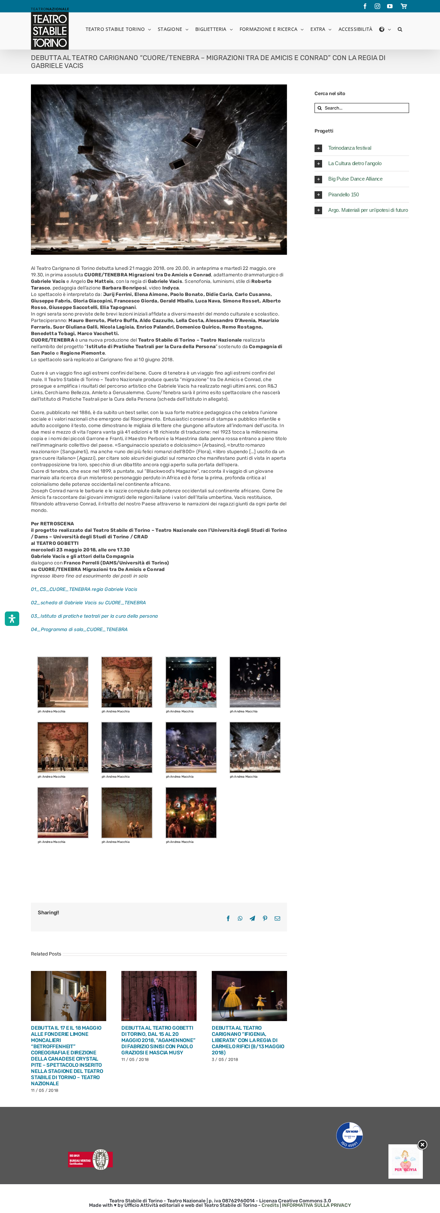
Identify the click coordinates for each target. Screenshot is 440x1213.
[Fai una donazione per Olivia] (405, 1151)
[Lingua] (384, 29)
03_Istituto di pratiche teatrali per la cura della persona (94, 616)
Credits (270, 1205)
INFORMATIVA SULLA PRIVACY (316, 1205)
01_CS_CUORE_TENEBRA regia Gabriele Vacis (84, 589)
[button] (400, 29)
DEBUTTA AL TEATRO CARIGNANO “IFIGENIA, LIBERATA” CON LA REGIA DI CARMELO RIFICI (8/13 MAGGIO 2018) (248, 1040)
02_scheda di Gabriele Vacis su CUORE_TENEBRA (88, 603)
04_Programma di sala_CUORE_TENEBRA (79, 629)
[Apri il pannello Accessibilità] (12, 618)
